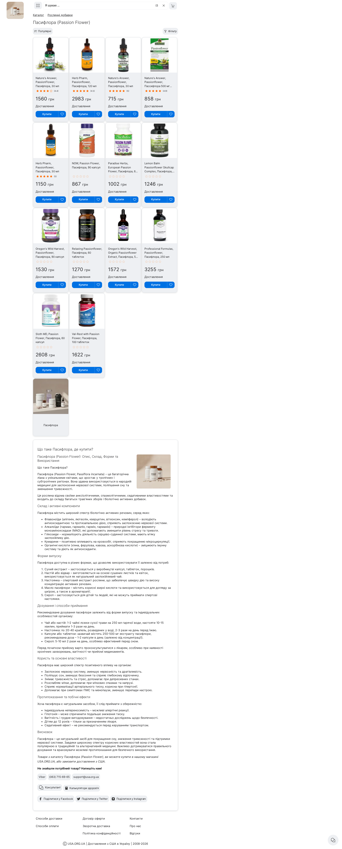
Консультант (53, 787)
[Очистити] (164, 5)
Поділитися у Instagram (131, 798)
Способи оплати (47, 826)
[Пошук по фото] (157, 5)
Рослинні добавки (60, 15)
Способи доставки (49, 818)
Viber (42, 777)
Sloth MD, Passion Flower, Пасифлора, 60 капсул (50, 338)
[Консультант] (333, 840)
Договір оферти (94, 818)
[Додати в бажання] (62, 114)
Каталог (38, 15)
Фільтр (172, 31)
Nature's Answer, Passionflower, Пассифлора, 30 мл (120, 82)
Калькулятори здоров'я (84, 788)
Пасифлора (50, 425)
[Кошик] (173, 6)
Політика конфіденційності (102, 833)
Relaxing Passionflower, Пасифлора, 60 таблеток (87, 252)
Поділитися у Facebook (58, 798)
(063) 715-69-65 (59, 777)
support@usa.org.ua (86, 777)
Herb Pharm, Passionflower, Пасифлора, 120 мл (84, 82)
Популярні (44, 31)
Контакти (136, 818)
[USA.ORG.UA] (38, 5)
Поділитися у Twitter (95, 798)
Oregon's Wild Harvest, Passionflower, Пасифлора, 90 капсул (50, 252)
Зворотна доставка (96, 826)
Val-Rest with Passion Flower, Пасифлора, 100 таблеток (85, 338)
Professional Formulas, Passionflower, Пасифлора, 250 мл (158, 252)
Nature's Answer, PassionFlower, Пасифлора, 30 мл (47, 82)
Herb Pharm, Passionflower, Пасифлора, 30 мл (47, 167)
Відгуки (135, 833)
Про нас (135, 826)
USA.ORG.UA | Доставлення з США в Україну (99, 843)
